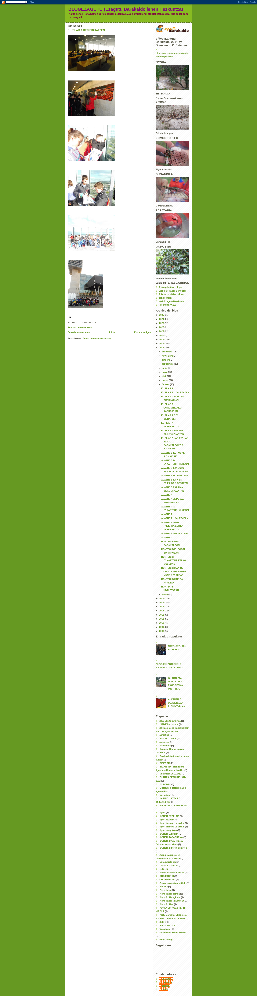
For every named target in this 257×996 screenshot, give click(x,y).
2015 (161, 602)
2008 (161, 631)
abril (164, 376)
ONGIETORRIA (167, 879)
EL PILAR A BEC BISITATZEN (86, 30)
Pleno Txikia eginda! (169, 897)
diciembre (167, 351)
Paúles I (163, 886)
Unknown (167, 982)
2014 (161, 606)
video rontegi (166, 939)
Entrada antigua (142, 332)
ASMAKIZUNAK (167, 738)
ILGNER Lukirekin (168, 834)
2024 (161, 319)
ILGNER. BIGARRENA (171, 837)
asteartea (164, 742)
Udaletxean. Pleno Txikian (172, 932)
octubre (166, 360)
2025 (161, 315)
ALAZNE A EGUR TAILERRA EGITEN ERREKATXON (172, 526)
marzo (165, 380)
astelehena (165, 745)
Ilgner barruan (166, 820)
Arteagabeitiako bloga (170, 287)
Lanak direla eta (167, 862)
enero (165, 594)
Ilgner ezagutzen (168, 830)
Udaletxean (165, 929)
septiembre (168, 364)
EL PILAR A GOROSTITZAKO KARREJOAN (171, 407)
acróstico (164, 735)
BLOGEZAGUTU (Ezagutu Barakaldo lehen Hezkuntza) (125, 9)
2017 (161, 347)
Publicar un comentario (80, 327)
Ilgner (162, 812)
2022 (161, 327)
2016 (161, 598)
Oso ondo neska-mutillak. (172, 883)
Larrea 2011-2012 (168, 865)
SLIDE (162, 922)
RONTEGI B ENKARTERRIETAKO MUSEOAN (173, 560)
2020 (161, 335)
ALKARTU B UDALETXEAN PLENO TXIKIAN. (177, 703)
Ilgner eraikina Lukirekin (171, 827)
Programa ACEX (167, 305)
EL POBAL (165, 784)
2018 (161, 343)
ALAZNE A (166, 495)
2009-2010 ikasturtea (170, 721)
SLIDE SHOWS (167, 925)
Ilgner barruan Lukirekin (171, 823)
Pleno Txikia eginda (169, 894)
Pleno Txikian (166, 904)
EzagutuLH (167, 979)
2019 (161, 339)
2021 (161, 331)
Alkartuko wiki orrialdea (171, 294)
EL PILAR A (167, 388)
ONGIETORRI (166, 876)
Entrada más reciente (79, 332)
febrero (166, 384)
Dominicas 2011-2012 (170, 774)
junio (165, 368)
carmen (166, 986)
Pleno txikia (165, 890)
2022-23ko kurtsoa (168, 724)
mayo (165, 372)
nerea (165, 989)
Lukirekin (164, 869)
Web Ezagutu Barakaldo (171, 301)
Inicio (112, 332)
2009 (161, 627)
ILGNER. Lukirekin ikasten (173, 848)
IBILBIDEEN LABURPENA (173, 805)
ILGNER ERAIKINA (169, 816)
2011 (161, 619)
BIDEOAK (164, 763)
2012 (161, 615)
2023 (161, 323)
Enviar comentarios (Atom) (97, 338)
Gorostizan (165, 795)
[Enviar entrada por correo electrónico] (109, 317)
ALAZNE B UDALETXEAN (174, 475)
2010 (161, 623)
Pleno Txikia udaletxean (171, 901)
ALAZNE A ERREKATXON (174, 533)
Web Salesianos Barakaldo (173, 291)
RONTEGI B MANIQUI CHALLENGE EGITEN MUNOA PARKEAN (173, 571)
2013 (161, 611)
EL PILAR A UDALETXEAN (175, 392)
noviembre (167, 356)
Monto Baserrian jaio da (171, 872)
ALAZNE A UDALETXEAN (174, 518)
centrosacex (165, 298)
